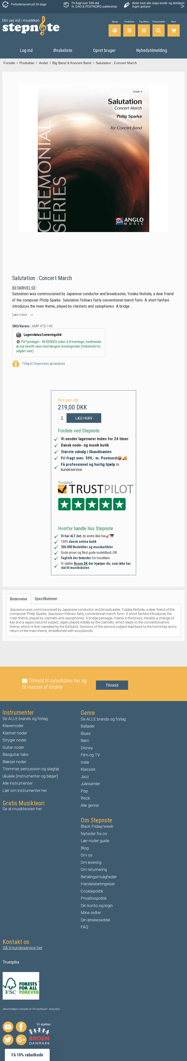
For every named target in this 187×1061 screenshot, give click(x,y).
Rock (85, 798)
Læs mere (19, 315)
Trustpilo (10, 962)
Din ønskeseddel (95, 919)
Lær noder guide (95, 840)
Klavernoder (13, 725)
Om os (87, 855)
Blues (86, 733)
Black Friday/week (97, 826)
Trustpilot (65, 483)
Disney (87, 747)
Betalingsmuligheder (99, 876)
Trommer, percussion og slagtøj (30, 768)
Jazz (85, 776)
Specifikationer (46, 598)
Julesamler (90, 783)
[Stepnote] (30, 25)
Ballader (88, 726)
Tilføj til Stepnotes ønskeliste (43, 364)
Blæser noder (14, 761)
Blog (85, 848)
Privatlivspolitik (94, 898)
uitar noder (14, 747)
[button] (27, 1055)
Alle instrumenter (17, 783)
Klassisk (88, 769)
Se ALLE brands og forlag (25, 718)
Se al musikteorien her (22, 808)
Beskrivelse (18, 599)
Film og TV (90, 754)
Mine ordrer (91, 912)
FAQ (84, 927)
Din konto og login (97, 905)
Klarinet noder (14, 732)
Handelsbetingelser (98, 883)
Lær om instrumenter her (24, 790)
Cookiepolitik (92, 891)
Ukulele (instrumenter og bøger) (30, 776)
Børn (85, 740)
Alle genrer (90, 805)
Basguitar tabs (15, 754)
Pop (84, 790)
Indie (85, 762)
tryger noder (16, 740)
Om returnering (94, 869)
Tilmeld (112, 685)
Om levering (91, 862)
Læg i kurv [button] (83, 418)
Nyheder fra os (94, 833)
